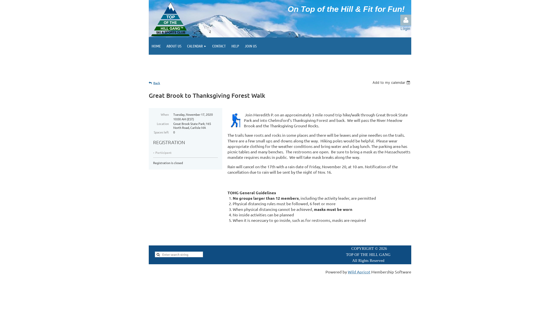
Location (163, 124)
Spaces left (161, 132)
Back (156, 83)
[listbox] (392, 82)
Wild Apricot (359, 272)
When (165, 114)
